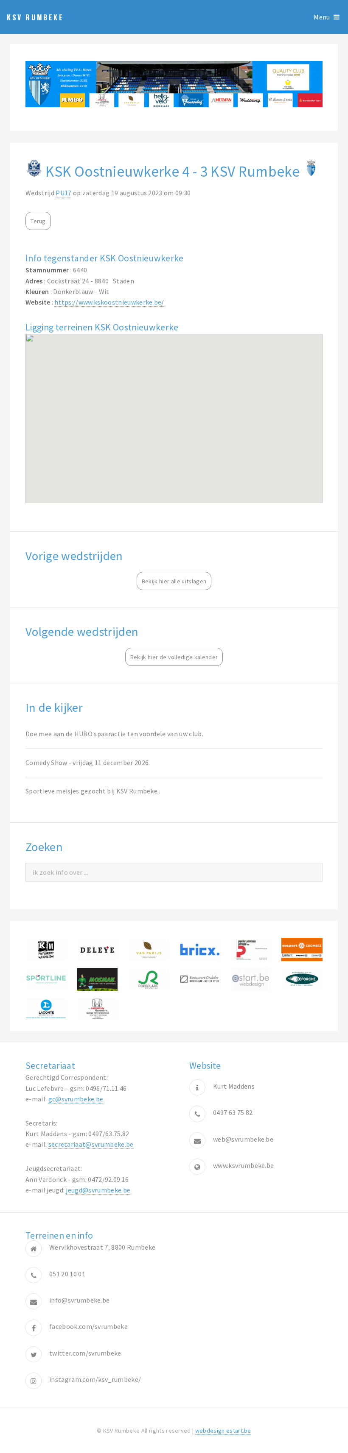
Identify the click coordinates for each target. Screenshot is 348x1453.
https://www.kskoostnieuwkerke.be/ (109, 302)
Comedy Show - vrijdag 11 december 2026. (87, 762)
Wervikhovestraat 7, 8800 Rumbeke (102, 1247)
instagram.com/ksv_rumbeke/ (95, 1379)
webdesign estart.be (223, 1430)
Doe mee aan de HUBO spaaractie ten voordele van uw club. (114, 733)
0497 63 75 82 (233, 1112)
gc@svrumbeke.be (76, 1099)
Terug (38, 221)
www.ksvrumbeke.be (243, 1165)
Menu (322, 17)
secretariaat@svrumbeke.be (91, 1144)
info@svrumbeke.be (79, 1300)
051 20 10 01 (67, 1274)
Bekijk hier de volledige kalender (174, 657)
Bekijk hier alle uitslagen (174, 581)
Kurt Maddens (234, 1086)
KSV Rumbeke (35, 17)
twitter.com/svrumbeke (85, 1353)
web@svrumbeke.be (243, 1139)
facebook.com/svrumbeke (88, 1326)
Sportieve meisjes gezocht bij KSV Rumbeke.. (92, 791)
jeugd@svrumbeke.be (98, 1190)
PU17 (63, 193)
